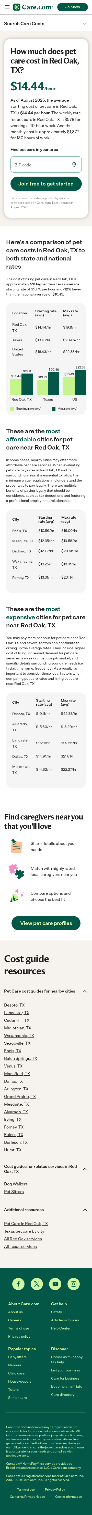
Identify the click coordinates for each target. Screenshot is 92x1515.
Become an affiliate (66, 1386)
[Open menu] (7, 7)
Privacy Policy (55, 1489)
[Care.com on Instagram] (73, 1284)
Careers (14, 1320)
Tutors (13, 1389)
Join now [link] (72, 7)
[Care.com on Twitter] (37, 1284)
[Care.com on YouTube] (55, 1284)
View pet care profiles (46, 923)
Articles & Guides (65, 1320)
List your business (65, 1370)
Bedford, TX (21, 551)
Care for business (65, 1378)
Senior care (17, 1398)
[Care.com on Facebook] (18, 1284)
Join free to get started (46, 184)
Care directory (62, 1395)
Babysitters (17, 1357)
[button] (46, 24)
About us (15, 1312)
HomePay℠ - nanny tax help (67, 1359)
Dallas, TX (20, 756)
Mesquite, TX (23, 541)
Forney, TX (20, 578)
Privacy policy (19, 1336)
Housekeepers (19, 1381)
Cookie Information (68, 1496)
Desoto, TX (21, 714)
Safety (56, 1312)
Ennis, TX (19, 531)
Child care (16, 1373)
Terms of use (18, 1328)
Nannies (14, 1365)
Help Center (61, 1328)
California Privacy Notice (27, 1496)
